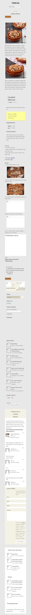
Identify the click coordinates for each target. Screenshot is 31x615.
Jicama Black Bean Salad (17, 361)
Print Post (8, 16)
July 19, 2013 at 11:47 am (15, 472)
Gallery (22, 268)
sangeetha (13, 449)
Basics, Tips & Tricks (14, 259)
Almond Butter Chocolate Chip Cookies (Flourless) (18, 350)
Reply (23, 447)
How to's (8, 270)
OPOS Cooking (15, 356)
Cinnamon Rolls (15, 373)
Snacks (22, 270)
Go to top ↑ (23, 611)
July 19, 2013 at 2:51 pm (15, 450)
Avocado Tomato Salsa (10, 288)
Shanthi (12, 482)
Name (8, 497)
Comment (9, 510)
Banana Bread (14, 343)
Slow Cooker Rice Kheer (17, 380)
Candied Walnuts (15, 14)
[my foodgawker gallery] (12, 603)
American (18, 268)
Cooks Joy (15, 3)
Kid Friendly (12, 270)
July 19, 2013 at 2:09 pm (15, 462)
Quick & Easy (17, 270)
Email (8, 501)
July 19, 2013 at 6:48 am (15, 484)
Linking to (7, 259)
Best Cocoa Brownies (16, 594)
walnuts (9, 126)
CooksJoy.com (19, 609)
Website (8, 505)
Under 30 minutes (9, 272)
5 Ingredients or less (11, 268)
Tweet (8, 397)
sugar (9, 128)
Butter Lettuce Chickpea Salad (18, 368)
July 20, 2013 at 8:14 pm (15, 437)
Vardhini (10, 102)
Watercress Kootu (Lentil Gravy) (17, 388)
